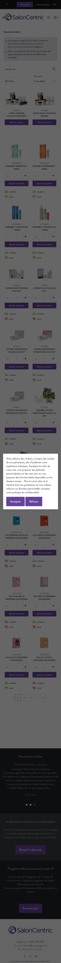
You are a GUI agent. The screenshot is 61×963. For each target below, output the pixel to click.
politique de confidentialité (25, 492)
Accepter (15, 501)
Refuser (33, 501)
